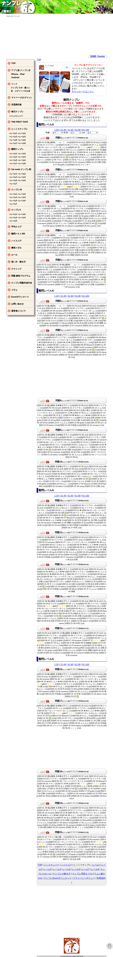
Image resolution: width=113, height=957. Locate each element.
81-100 (85, 130)
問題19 (72, 803)
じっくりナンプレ (19, 129)
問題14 (72, 596)
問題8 (72, 400)
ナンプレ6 (16, 210)
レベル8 (95, 869)
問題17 (72, 701)
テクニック (16, 269)
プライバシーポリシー (84, 878)
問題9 (72, 430)
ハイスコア (66, 865)
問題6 (72, 301)
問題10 (72, 461)
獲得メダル (16, 247)
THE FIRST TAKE (19, 122)
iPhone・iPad (17, 74)
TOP (39, 59)
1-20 (56, 130)
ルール (14, 254)
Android (15, 77)
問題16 (72, 669)
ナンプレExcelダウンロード (57, 878)
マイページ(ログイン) (21, 97)
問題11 (72, 500)
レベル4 (57, 869)
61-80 (78, 130)
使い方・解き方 (18, 261)
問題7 (72, 330)
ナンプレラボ (16, 88)
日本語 (93, 56)
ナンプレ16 (16, 189)
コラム (14, 290)
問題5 (72, 260)
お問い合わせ (17, 304)
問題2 (72, 169)
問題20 (72, 832)
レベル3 (47, 869)
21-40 (63, 130)
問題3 (72, 201)
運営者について (18, 311)
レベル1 (96, 865)
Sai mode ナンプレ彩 (21, 169)
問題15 (72, 628)
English (101, 56)
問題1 (72, 137)
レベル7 (85, 869)
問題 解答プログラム (20, 276)
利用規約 (101, 878)
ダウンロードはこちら (83, 91)
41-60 (70, 130)
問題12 (72, 532)
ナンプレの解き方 (62, 874)
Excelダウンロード (20, 297)
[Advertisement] (56, 36)
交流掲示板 (16, 104)
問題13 (72, 564)
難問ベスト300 (18, 233)
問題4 (72, 230)
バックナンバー (51, 865)
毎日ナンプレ (17, 111)
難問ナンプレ (17, 149)
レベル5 (66, 869)
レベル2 (22, 133)
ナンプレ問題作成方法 (21, 283)
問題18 (72, 771)
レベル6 (76, 869)
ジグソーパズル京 (22, 91)
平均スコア (16, 226)
